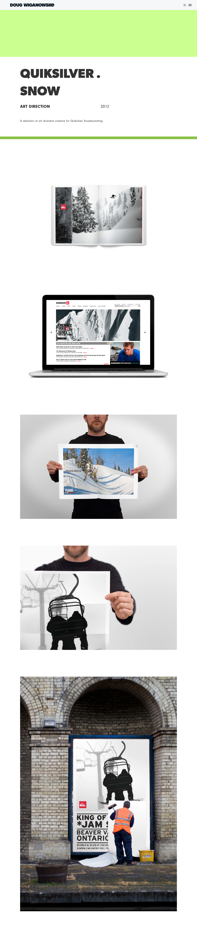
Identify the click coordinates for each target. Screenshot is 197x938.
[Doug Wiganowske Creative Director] (32, 4)
